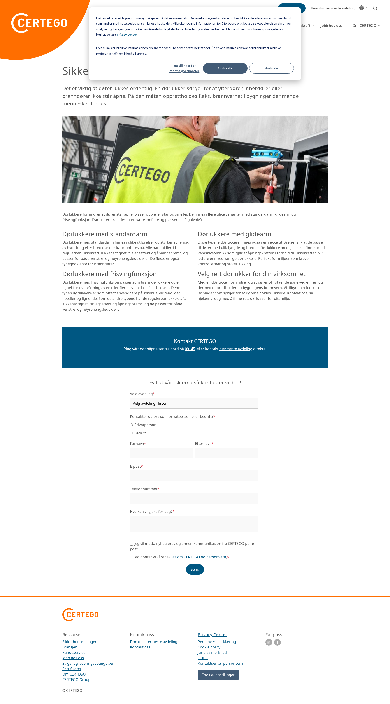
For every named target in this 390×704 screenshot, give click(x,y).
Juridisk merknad (212, 652)
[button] (363, 7)
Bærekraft (302, 25)
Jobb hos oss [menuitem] (73, 657)
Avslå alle (271, 68)
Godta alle (225, 68)
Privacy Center (212, 634)
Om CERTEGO (364, 25)
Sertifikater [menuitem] (71, 668)
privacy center (127, 34)
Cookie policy (209, 647)
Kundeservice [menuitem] (73, 652)
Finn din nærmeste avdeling (153, 641)
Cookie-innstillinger (218, 674)
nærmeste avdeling (235, 348)
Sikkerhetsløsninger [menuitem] (79, 641)
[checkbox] (194, 429)
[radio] (194, 424)
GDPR (203, 657)
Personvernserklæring (217, 641)
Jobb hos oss (331, 25)
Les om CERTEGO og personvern (198, 556)
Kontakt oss (140, 647)
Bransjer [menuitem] (69, 647)
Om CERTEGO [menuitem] (74, 674)
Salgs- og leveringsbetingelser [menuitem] (88, 663)
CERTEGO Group (76, 679)
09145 (190, 348)
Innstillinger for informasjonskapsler (184, 68)
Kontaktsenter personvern (220, 663)
